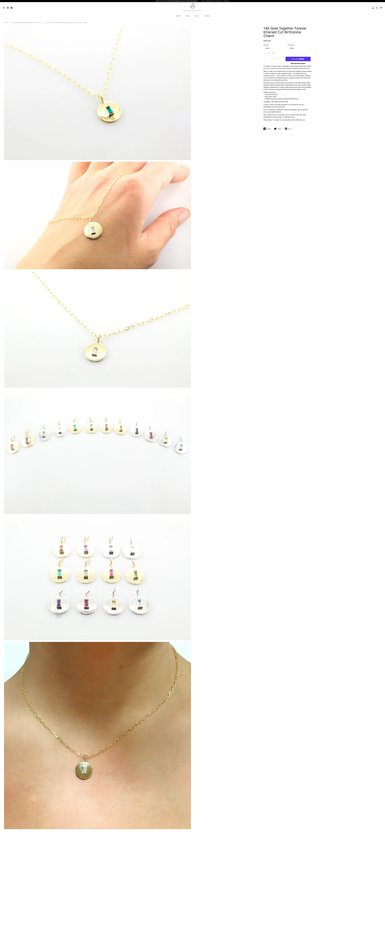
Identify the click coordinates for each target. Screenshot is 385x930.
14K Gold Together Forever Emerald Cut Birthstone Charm (65, 22)
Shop (187, 16)
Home (178, 16)
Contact (207, 16)
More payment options (298, 63)
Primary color (291, 45)
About (197, 16)
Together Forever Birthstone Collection (26, 22)
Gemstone (266, 45)
